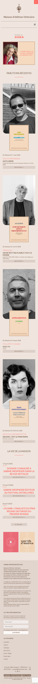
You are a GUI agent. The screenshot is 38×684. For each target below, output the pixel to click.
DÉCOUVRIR (18, 167)
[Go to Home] (17, 676)
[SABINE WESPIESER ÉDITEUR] (19, 12)
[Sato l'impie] (19, 150)
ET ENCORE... (19, 524)
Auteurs (6, 645)
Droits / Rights (7, 653)
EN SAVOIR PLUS (18, 477)
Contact (6, 659)
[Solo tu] (19, 335)
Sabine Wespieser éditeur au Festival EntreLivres (19, 491)
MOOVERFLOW (18, 679)
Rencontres (7, 650)
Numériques (7, 656)
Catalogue (6, 648)
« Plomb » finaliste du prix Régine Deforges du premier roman (19, 511)
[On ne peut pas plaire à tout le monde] (19, 242)
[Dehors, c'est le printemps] (19, 426)
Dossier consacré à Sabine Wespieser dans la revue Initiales (19, 471)
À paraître (6, 642)
